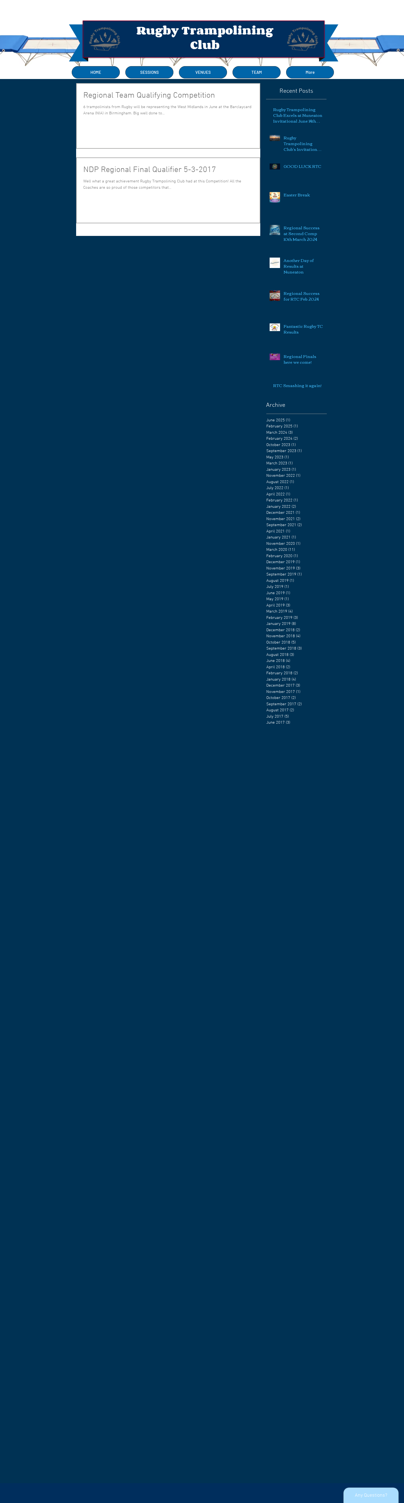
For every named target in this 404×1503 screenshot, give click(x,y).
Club (205, 45)
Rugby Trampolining (204, 30)
